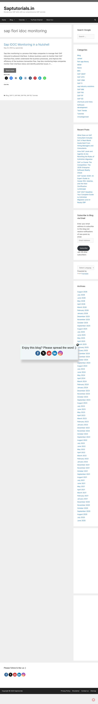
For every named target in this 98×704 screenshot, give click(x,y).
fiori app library (83, 62)
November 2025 (83, 319)
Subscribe (83, 248)
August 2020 (82, 514)
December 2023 (83, 391)
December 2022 (83, 428)
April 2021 (81, 490)
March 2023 (82, 418)
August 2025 (82, 329)
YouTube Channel (37, 20)
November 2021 (83, 468)
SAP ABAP (81, 74)
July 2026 (81, 295)
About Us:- (50, 20)
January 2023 (82, 425)
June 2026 (81, 298)
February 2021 (82, 496)
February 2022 (83, 459)
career (79, 58)
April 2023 (81, 415)
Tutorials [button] (22, 20)
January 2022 (82, 462)
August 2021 (82, 477)
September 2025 (83, 326)
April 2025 (81, 341)
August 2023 (82, 403)
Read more (10, 70)
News (79, 68)
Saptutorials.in (19, 8)
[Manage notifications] (93, 699)
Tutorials (35, 95)
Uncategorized (83, 117)
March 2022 (82, 456)
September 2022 (83, 437)
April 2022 (81, 452)
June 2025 (81, 335)
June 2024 (81, 372)
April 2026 (81, 304)
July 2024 (81, 369)
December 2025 (83, 316)
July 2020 (81, 517)
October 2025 (82, 323)
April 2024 (81, 378)
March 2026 (82, 307)
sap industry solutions (85, 86)
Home (4, 20)
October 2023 (82, 397)
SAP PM (23, 95)
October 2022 (82, 434)
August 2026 (82, 292)
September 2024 (83, 363)
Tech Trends (82, 111)
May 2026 (81, 301)
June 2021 (81, 483)
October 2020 (82, 508)
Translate (84, 274)
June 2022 (81, 446)
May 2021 (81, 486)
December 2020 (83, 502)
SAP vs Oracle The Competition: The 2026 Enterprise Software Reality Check (84, 167)
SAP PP (80, 96)
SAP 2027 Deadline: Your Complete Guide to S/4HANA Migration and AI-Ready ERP (85, 197)
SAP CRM (81, 80)
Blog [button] (11, 20)
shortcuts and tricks (85, 102)
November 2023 (83, 394)
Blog (7, 95)
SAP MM (17, 95)
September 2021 (83, 474)
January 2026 (82, 313)
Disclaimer (75, 691)
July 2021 (81, 480)
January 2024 (82, 387)
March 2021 (81, 493)
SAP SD (29, 95)
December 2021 (83, 465)
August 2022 (82, 440)
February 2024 (83, 384)
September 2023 (83, 400)
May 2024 (81, 375)
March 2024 (82, 381)
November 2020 (83, 505)
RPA (78, 71)
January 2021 (82, 499)
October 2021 (82, 471)
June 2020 (81, 521)
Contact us (85, 691)
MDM (79, 65)
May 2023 (81, 412)
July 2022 (81, 443)
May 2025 (81, 338)
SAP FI (12, 95)
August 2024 (82, 366)
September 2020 (83, 511)
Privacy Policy (65, 691)
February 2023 (83, 422)
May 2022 (81, 449)
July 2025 (81, 332)
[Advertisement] (36, 115)
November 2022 (83, 431)
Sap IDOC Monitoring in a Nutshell (26, 44)
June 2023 (81, 409)
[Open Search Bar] (95, 20)
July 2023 (81, 406)
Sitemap (93, 691)
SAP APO (81, 77)
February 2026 (83, 310)
